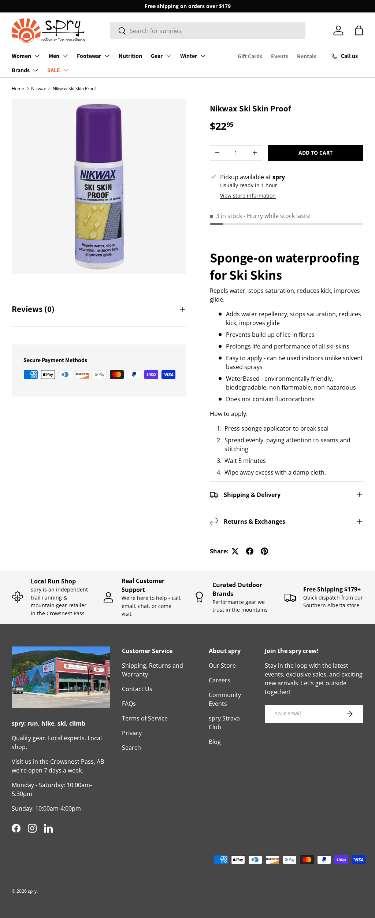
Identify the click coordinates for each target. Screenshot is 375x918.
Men (54, 56)
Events (279, 56)
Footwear (89, 56)
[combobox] (207, 30)
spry (32, 891)
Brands (21, 70)
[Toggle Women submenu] (37, 55)
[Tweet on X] (235, 551)
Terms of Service (145, 718)
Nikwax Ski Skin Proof (74, 88)
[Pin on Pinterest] (264, 551)
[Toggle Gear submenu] (168, 55)
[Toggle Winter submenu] (202, 55)
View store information (248, 195)
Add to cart (315, 152)
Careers (219, 680)
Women (21, 56)
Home (18, 88)
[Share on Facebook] (249, 551)
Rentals (306, 56)
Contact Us (137, 689)
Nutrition (130, 56)
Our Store (222, 665)
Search (131, 748)
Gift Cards (250, 56)
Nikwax (38, 88)
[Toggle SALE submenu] (66, 70)
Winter (188, 56)
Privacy (132, 733)
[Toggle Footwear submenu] (107, 55)
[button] (359, 30)
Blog (215, 742)
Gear (157, 56)
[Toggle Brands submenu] (35, 70)
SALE (53, 70)
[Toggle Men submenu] (65, 55)
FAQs (129, 704)
